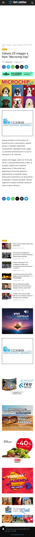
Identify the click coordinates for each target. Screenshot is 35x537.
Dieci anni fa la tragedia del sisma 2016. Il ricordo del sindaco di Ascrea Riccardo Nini (23, 254)
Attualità (9, 45)
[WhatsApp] (13, 67)
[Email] (17, 67)
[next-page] (6, 303)
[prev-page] (3, 303)
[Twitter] (8, 67)
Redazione (9, 62)
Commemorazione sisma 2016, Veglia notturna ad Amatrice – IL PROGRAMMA (23, 276)
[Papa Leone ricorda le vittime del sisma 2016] (6, 246)
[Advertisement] (17, 23)
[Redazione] (3, 62)
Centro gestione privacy (17, 534)
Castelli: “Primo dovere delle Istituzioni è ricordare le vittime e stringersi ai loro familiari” (23, 295)
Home (3, 45)
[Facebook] (4, 67)
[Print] (22, 67)
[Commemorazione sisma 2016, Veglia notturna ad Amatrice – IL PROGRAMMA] (6, 276)
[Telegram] (26, 67)
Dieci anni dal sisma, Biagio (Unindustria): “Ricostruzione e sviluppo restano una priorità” (22, 286)
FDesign (11, 531)
